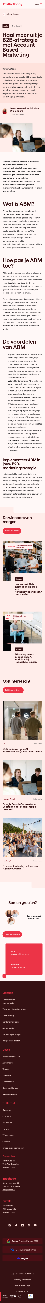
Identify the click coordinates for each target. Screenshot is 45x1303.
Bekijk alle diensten (11, 1041)
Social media (8, 1028)
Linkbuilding (8, 1015)
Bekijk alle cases (12, 531)
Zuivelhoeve (7, 1063)
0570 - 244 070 (18, 967)
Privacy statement (22, 1279)
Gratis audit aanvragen (13, 1148)
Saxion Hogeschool (11, 1056)
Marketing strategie (11, 1034)
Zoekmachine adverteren (14, 1009)
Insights (5, 1129)
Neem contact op (12, 934)
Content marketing (11, 1022)
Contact (6, 1141)
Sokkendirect (8, 1082)
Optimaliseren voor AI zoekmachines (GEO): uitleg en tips (22, 750)
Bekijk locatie (8, 1167)
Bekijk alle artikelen (13, 690)
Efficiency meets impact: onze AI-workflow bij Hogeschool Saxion (26, 658)
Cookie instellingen (22, 1285)
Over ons (6, 1110)
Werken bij (7, 1122)
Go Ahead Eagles (10, 1088)
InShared (6, 1075)
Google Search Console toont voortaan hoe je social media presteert (19, 807)
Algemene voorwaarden (22, 1274)
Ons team (6, 1116)
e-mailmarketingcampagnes (28, 312)
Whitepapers (8, 1135)
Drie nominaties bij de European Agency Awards (21, 867)
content (28, 394)
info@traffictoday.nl (20, 954)
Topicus (5, 1069)
